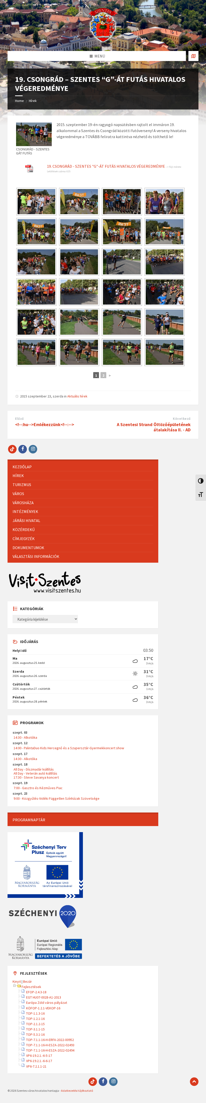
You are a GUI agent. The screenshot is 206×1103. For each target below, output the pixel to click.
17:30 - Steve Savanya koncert (36, 777)
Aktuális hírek (77, 396)
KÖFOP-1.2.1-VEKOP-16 (43, 1008)
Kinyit (17, 981)
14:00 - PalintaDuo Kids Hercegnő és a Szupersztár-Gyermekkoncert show (69, 748)
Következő (182, 419)
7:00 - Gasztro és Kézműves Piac (38, 788)
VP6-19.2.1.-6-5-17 (39, 1055)
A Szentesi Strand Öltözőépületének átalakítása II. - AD (154, 427)
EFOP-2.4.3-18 (36, 992)
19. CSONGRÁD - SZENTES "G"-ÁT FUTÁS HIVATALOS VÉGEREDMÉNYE (106, 166)
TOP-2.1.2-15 (35, 1024)
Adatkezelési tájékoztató (77, 1090)
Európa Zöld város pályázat (46, 1002)
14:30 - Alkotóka (25, 737)
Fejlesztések (31, 986)
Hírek (33, 100)
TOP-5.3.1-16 (35, 1034)
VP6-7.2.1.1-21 (36, 1066)
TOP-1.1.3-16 (35, 1013)
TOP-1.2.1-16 (35, 1018)
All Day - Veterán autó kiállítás (35, 773)
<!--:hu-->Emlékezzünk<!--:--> (44, 424)
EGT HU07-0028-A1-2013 (43, 997)
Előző (19, 419)
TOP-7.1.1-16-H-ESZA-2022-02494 (50, 1050)
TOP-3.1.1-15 (35, 1029)
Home (19, 100)
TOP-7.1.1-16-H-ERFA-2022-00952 (50, 1039)
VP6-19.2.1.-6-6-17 (39, 1061)
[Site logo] (103, 41)
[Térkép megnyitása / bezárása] (193, 56)
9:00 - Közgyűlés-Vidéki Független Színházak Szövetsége (56, 798)
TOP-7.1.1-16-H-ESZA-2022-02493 (50, 1045)
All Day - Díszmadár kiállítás (34, 769)
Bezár (27, 981)
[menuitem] (83, 466)
